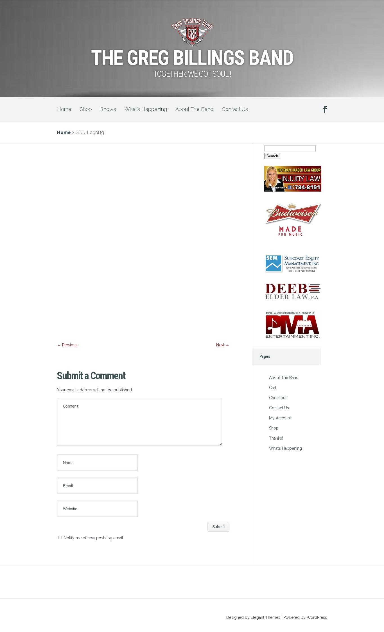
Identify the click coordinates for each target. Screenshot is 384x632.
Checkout (277, 397)
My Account (280, 418)
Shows (108, 109)
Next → (222, 345)
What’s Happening (146, 109)
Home (64, 109)
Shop (86, 109)
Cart (272, 387)
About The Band (194, 109)
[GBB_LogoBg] (143, 335)
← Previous (67, 345)
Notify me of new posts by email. (94, 538)
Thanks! (276, 438)
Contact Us (235, 109)
